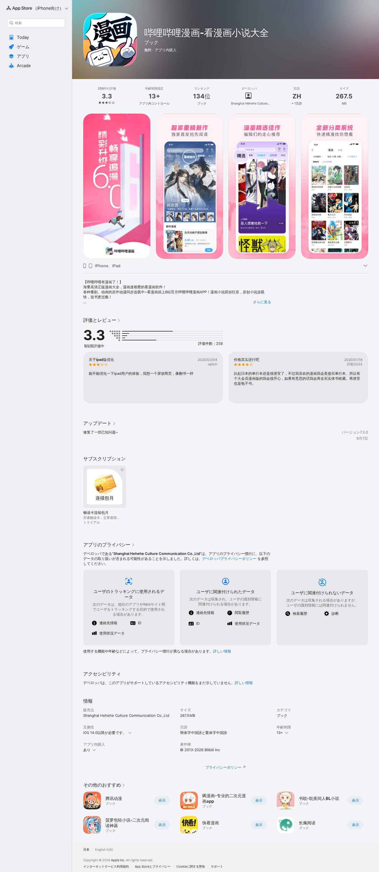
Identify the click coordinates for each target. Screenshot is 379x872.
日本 (86, 849)
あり (86, 750)
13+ (280, 732)
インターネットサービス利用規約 (106, 866)
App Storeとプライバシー (153, 866)
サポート (217, 866)
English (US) (104, 849)
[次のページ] (373, 186)
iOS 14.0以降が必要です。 (104, 732)
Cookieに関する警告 (190, 866)
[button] (36, 37)
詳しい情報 (222, 651)
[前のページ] (78, 186)
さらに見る (262, 302)
